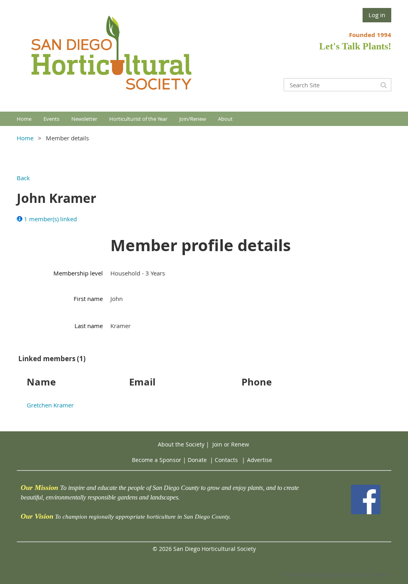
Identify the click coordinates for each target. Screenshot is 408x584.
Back (23, 178)
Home (25, 138)
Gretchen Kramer (50, 405)
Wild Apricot (325, 575)
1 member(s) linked (50, 219)
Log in (377, 15)
